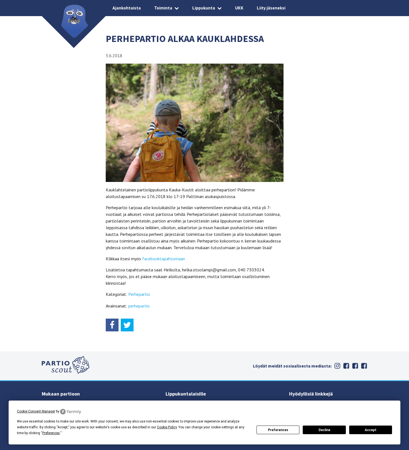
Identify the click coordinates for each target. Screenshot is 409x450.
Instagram (337, 365)
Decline (324, 430)
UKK (239, 8)
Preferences (278, 430)
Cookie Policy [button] (167, 427)
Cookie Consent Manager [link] (36, 411)
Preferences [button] (51, 433)
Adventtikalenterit (355, 365)
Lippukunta (203, 8)
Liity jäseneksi (271, 8)
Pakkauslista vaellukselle (364, 365)
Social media (346, 365)
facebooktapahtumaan (163, 258)
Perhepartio (139, 294)
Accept (370, 430)
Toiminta (163, 8)
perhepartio (139, 306)
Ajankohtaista (126, 8)
